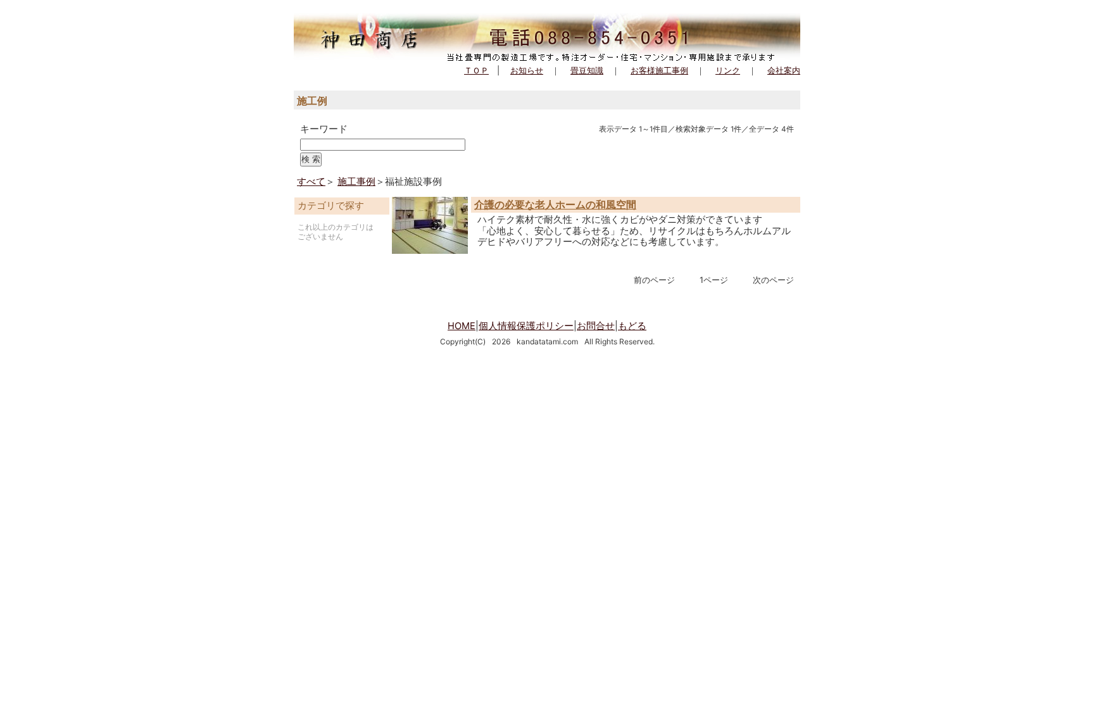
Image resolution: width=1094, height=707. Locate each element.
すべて (311, 181)
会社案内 (783, 70)
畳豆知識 (586, 70)
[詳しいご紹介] (430, 250)
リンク (727, 70)
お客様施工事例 (659, 70)
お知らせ (526, 70)
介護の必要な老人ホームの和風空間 (555, 204)
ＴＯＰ (476, 70)
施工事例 (356, 181)
